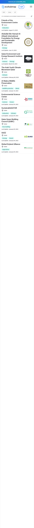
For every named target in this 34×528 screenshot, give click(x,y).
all (15, 12)
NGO (4, 12)
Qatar (9, 12)
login (21, 7)
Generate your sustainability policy (17, 1)
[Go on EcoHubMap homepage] (9, 7)
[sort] (32, 16)
